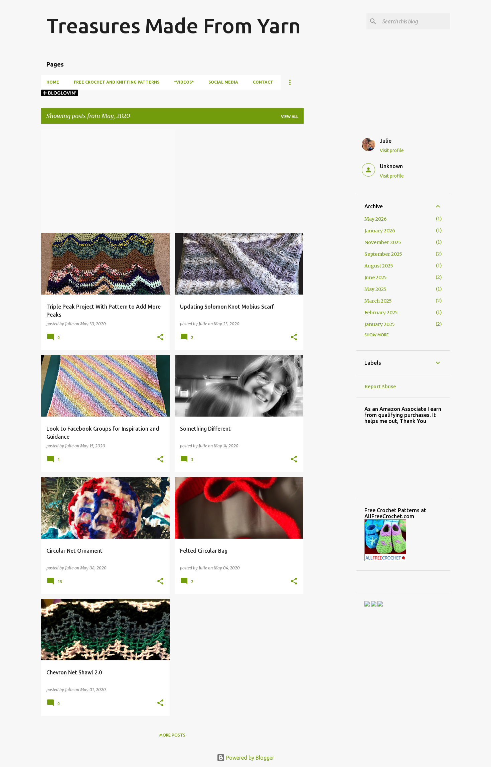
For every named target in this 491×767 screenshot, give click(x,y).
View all (289, 116)
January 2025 (379, 324)
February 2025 (381, 313)
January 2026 (379, 231)
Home (52, 82)
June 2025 (375, 278)
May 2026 (375, 219)
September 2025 (383, 254)
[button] (160, 337)
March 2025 (378, 301)
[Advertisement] (330, 229)
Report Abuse (380, 387)
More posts (172, 735)
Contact (263, 82)
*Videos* (184, 82)
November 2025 (382, 242)
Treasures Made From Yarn (173, 25)
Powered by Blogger (249, 758)
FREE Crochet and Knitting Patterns (116, 82)
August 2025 (378, 266)
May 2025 (375, 289)
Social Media (223, 82)
